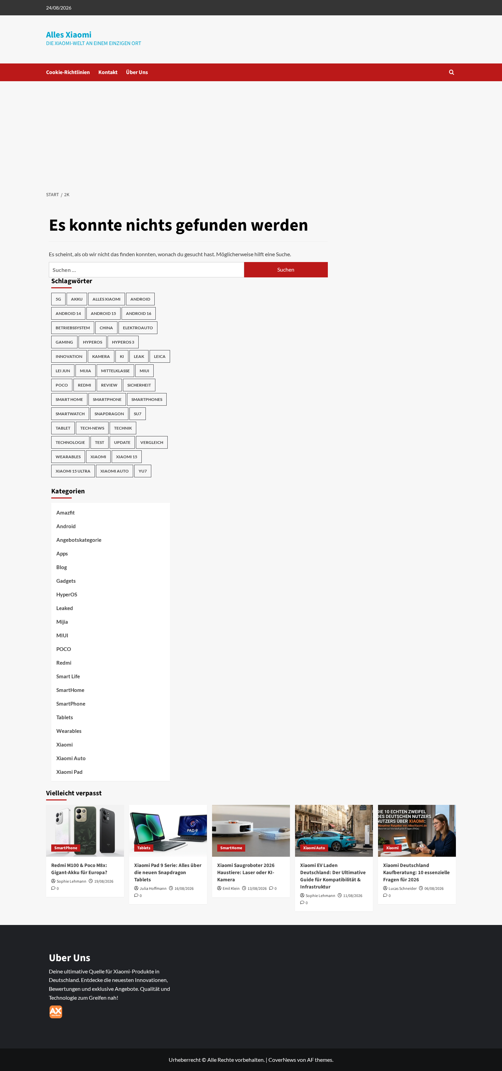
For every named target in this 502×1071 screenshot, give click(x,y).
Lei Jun (63, 370)
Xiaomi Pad (69, 772)
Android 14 (68, 313)
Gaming (64, 342)
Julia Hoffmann (153, 889)
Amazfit (65, 512)
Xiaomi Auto (114, 471)
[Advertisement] (251, 132)
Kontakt (107, 72)
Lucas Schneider (403, 889)
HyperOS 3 (123, 342)
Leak (139, 356)
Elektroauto (138, 327)
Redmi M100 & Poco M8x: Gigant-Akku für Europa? (79, 869)
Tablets (64, 717)
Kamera (101, 356)
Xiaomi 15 (126, 456)
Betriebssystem (73, 327)
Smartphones (146, 399)
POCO (62, 385)
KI (122, 356)
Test (99, 442)
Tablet (63, 428)
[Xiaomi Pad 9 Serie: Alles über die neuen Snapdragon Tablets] (168, 831)
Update (122, 442)
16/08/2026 (184, 889)
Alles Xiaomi (69, 35)
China (106, 327)
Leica (160, 356)
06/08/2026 (434, 889)
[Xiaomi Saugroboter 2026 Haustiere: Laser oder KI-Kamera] (251, 831)
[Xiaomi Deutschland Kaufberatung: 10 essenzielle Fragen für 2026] (417, 831)
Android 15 (103, 313)
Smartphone (107, 399)
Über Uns (137, 72)
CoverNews (282, 1059)
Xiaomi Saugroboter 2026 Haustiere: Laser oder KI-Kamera (246, 872)
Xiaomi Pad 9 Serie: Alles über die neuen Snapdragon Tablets (167, 872)
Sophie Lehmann (71, 881)
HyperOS (92, 342)
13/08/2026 (257, 889)
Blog (61, 567)
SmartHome (70, 690)
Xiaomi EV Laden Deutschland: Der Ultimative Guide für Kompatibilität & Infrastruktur (333, 876)
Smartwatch (70, 413)
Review (109, 385)
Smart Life (68, 676)
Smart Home (69, 399)
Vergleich (151, 442)
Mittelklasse (115, 370)
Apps (62, 553)
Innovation (69, 356)
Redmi (84, 385)
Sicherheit (139, 385)
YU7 (143, 471)
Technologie (70, 442)
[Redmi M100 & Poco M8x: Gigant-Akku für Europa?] (85, 831)
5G (58, 299)
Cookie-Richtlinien (68, 72)
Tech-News (92, 428)
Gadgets (66, 581)
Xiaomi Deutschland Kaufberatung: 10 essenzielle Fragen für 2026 (416, 872)
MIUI (144, 370)
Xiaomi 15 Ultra (73, 471)
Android (140, 299)
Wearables (68, 456)
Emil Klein (231, 889)
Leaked (64, 608)
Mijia (85, 370)
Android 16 (138, 313)
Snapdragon (109, 413)
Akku (77, 299)
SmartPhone (70, 703)
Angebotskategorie (78, 540)
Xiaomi (98, 456)
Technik (123, 428)
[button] (451, 72)
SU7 (137, 413)
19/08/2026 (103, 881)
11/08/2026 (352, 896)
